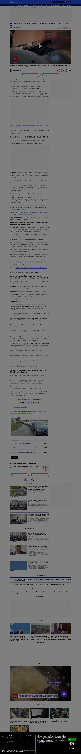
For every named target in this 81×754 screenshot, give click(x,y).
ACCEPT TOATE (72, 739)
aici (29, 747)
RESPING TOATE (72, 748)
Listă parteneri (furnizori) (41, 742)
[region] (40, 743)
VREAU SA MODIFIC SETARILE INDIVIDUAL (72, 743)
